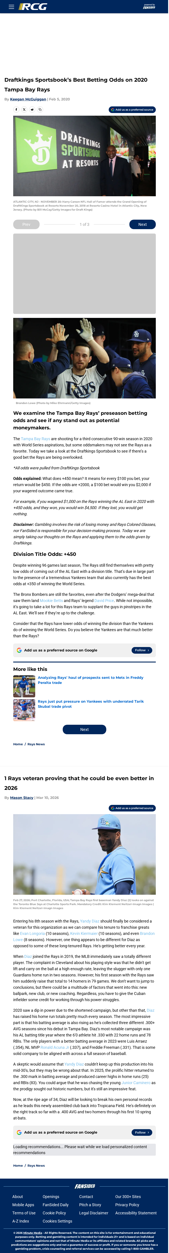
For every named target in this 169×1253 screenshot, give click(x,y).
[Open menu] (11, 6)
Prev (26, 224)
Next (142, 224)
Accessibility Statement (136, 1213)
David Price (104, 600)
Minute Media (32, 1232)
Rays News (36, 744)
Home (18, 744)
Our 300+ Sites (128, 1196)
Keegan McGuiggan (28, 99)
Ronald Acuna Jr (54, 1047)
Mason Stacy (21, 798)
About (17, 1196)
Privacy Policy (127, 1204)
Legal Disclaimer (93, 1213)
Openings (51, 1196)
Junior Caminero (136, 1082)
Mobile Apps (23, 1204)
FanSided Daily (56, 1204)
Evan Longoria (32, 933)
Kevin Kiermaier (84, 933)
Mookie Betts (51, 600)
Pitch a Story (90, 1204)
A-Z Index (20, 1221)
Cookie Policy (54, 1213)
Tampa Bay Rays (35, 438)
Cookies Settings (57, 1221)
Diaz (28, 956)
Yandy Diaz (89, 921)
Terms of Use (24, 1213)
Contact (86, 1196)
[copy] (40, 109)
